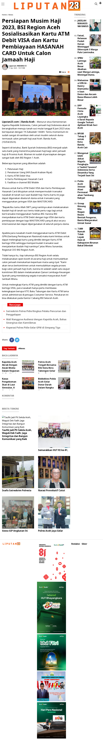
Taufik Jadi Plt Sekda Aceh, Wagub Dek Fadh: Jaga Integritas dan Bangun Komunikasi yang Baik (17, 434)
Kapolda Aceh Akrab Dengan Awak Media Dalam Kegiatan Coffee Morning (10, 367)
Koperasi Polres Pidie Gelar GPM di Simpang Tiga (33, 327)
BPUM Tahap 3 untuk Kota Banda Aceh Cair (83, 140)
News (11, 14)
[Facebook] (11, 340)
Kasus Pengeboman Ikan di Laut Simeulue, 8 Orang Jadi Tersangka (9, 386)
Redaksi (75, 543)
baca (63, 72)
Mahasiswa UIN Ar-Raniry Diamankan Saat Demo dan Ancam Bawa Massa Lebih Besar (87, 90)
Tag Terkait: (9, 348)
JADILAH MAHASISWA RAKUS (83, 23)
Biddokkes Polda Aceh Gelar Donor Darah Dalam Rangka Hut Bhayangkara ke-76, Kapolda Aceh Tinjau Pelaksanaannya (53, 387)
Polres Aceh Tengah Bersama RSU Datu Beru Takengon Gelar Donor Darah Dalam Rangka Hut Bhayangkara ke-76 (48, 370)
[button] (100, 2)
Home (4, 14)
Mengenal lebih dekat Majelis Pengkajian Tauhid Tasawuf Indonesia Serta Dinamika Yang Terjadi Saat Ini (87, 164)
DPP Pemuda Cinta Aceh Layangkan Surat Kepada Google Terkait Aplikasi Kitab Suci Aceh (87, 116)
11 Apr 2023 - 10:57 (15, 68)
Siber (84, 543)
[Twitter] (17, 340)
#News (21, 348)
